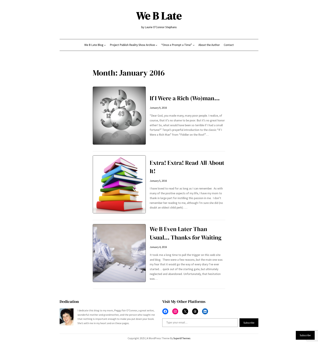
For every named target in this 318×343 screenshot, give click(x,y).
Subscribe (248, 322)
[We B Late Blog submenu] (105, 45)
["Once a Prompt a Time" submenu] (194, 45)
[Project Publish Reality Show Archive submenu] (156, 45)
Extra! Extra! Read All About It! (187, 167)
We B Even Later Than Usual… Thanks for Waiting (185, 233)
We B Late (159, 15)
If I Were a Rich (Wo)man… (185, 98)
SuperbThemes (181, 338)
